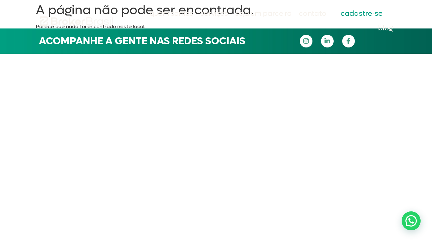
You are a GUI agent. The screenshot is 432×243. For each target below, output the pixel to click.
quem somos (171, 13)
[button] (411, 220)
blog (385, 28)
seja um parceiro (263, 13)
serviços (214, 13)
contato (312, 13)
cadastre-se (362, 13)
